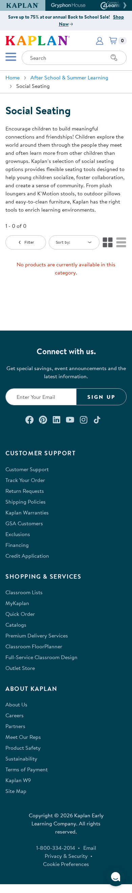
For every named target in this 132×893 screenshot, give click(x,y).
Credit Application (27, 555)
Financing (17, 545)
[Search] (114, 58)
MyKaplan (17, 603)
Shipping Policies (25, 501)
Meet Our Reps (23, 737)
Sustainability (21, 758)
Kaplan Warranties (27, 512)
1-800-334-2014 (55, 847)
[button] (124, 5)
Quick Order (20, 614)
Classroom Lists (24, 592)
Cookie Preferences (66, 864)
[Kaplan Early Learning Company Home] (37, 40)
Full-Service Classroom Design (41, 657)
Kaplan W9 (18, 780)
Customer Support (27, 469)
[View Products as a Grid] (107, 242)
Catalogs (15, 624)
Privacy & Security (66, 856)
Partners (15, 726)
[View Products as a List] (121, 242)
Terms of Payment (26, 769)
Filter (29, 242)
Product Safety (23, 747)
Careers (14, 715)
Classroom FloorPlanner (33, 646)
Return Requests (24, 490)
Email (89, 847)
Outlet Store (20, 668)
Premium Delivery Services (36, 635)
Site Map (15, 791)
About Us (16, 704)
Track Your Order (25, 480)
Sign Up (101, 397)
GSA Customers (24, 523)
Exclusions (17, 534)
